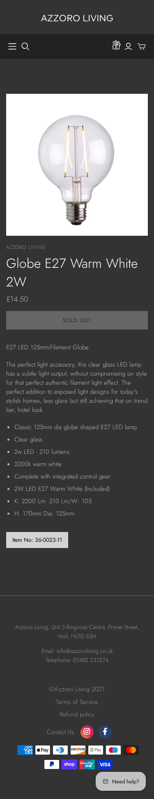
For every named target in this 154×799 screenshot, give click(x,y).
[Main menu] (12, 46)
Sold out (77, 320)
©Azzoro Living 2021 (77, 689)
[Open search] (25, 46)
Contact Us (60, 731)
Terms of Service (77, 701)
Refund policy (77, 714)
